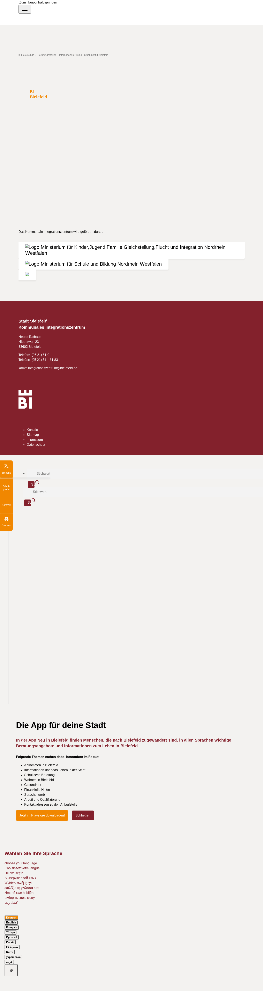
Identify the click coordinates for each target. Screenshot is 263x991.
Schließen (82, 815)
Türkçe (10, 932)
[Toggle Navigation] (24, 9)
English (11, 922)
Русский (11, 937)
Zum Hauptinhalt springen (38, 2)
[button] (6, 469)
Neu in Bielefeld (38, 320)
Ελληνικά (12, 947)
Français (11, 927)
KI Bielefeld (38, 94)
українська (13, 957)
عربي (9, 961)
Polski (10, 942)
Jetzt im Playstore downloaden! (42, 815)
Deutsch (11, 917)
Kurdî (9, 952)
